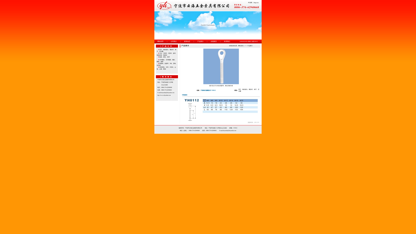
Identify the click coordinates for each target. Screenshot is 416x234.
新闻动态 (187, 41)
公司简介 (174, 41)
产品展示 (200, 41)
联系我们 (227, 41)
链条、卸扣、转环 (164, 57)
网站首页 (160, 41)
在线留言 (214, 41)
